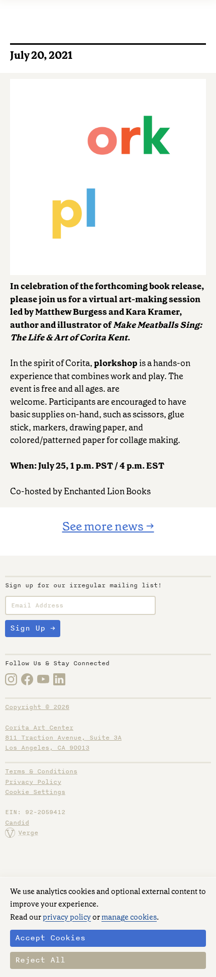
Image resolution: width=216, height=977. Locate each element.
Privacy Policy (33, 782)
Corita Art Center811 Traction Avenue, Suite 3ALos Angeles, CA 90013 (63, 738)
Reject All (40, 960)
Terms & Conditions (41, 771)
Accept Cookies (50, 938)
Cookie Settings (35, 792)
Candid (17, 823)
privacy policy (67, 917)
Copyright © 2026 (37, 707)
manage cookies (129, 917)
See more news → (108, 526)
